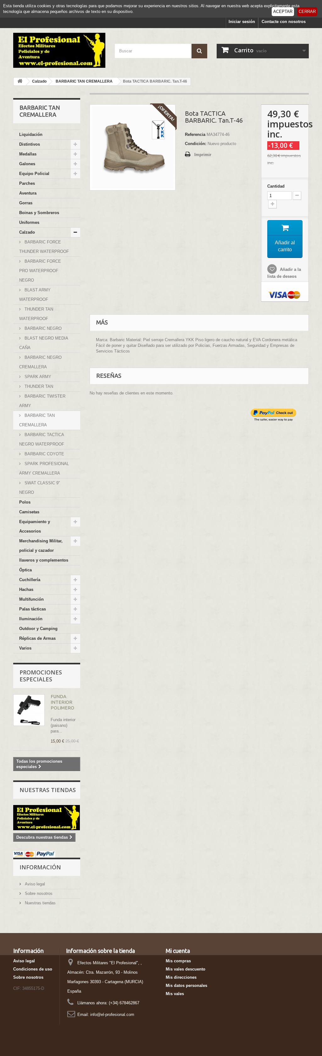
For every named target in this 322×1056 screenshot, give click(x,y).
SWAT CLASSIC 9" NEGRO (39, 488)
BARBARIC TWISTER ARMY (42, 401)
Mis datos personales (186, 985)
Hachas (26, 589)
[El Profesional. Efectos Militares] (59, 50)
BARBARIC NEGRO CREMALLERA (40, 362)
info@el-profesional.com (112, 1014)
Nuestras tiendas (47, 790)
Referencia (195, 134)
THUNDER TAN (38, 386)
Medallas (27, 154)
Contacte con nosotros (284, 21)
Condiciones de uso (32, 969)
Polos (25, 502)
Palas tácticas (32, 609)
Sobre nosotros (38, 893)
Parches (27, 183)
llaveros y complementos (43, 560)
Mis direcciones (181, 977)
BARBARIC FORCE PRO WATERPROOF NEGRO (40, 271)
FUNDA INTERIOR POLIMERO (62, 702)
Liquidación (30, 134)
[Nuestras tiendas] (46, 817)
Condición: (195, 143)
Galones (27, 163)
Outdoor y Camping (38, 628)
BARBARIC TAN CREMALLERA (37, 420)
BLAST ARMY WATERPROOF (35, 295)
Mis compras (178, 961)
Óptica (25, 570)
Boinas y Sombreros (39, 212)
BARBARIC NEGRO (42, 328)
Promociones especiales (40, 675)
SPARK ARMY (37, 376)
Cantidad (276, 186)
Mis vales (175, 993)
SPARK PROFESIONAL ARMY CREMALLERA (44, 468)
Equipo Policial (34, 173)
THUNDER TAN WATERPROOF (36, 314)
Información (40, 867)
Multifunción (31, 599)
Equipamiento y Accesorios (34, 526)
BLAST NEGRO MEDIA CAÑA (43, 343)
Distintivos (29, 144)
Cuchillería (29, 579)
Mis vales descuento (185, 969)
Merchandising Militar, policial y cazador (41, 546)
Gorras (25, 203)
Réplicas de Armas (37, 638)
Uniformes (29, 222)
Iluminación (30, 618)
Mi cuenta (178, 951)
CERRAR (307, 11)
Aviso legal (34, 884)
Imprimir (202, 154)
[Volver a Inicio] (20, 81)
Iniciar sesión (242, 21)
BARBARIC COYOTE (43, 454)
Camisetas (29, 512)
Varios (25, 648)
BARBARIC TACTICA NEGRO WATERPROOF (41, 439)
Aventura (27, 193)
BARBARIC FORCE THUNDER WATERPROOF (44, 247)
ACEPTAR (282, 11)
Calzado (27, 232)
